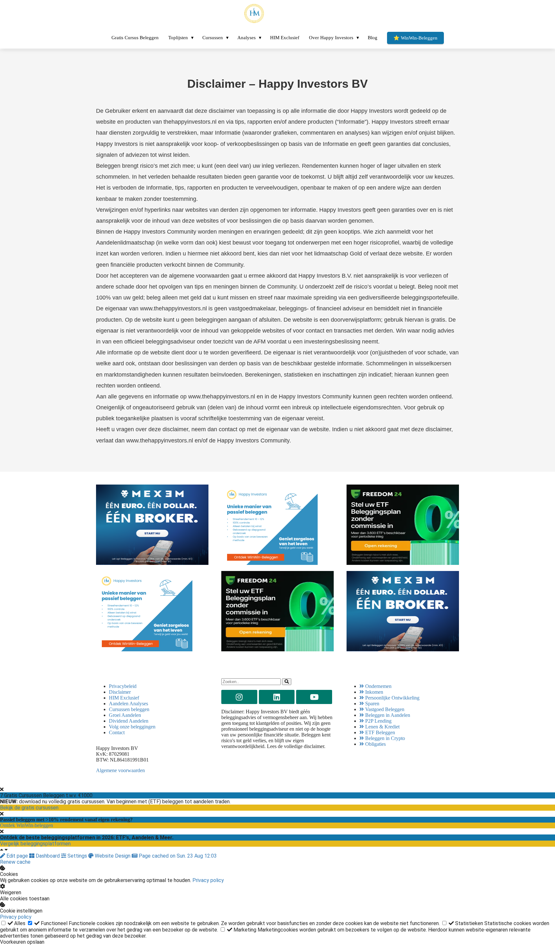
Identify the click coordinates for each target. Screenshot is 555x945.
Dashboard (47, 856)
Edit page (17, 856)
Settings (77, 856)
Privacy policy (208, 880)
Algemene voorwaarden (120, 770)
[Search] (286, 681)
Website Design (112, 856)
